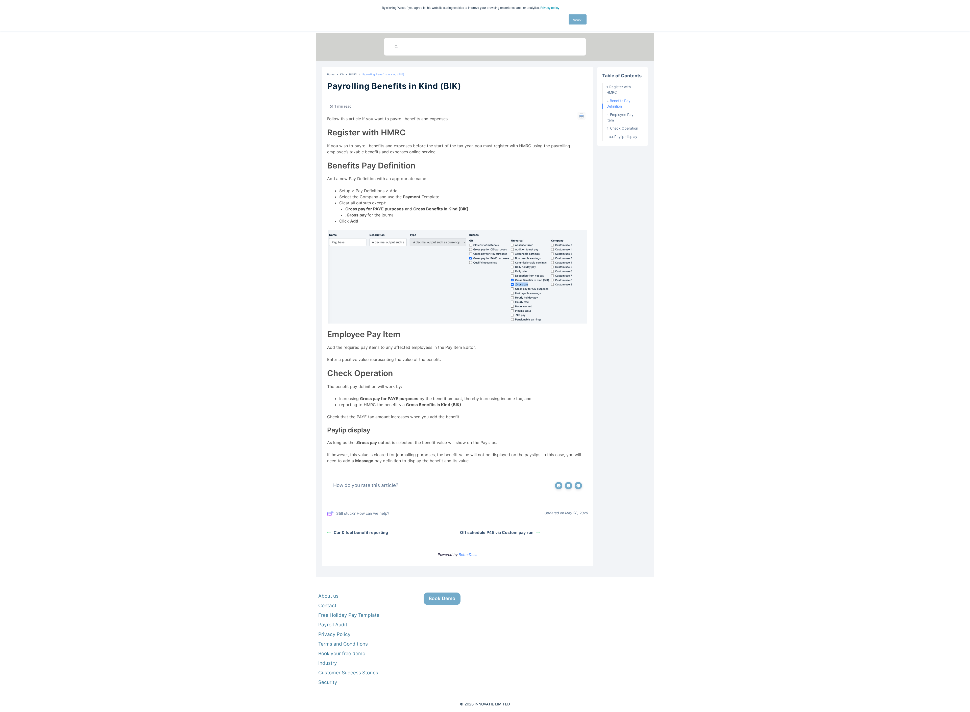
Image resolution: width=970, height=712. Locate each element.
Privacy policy (549, 7)
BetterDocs (468, 554)
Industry (327, 663)
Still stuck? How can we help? (362, 513)
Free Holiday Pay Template (348, 615)
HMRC (353, 74)
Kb (342, 74)
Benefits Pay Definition (618, 103)
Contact (327, 605)
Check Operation (624, 128)
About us (328, 596)
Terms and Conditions (343, 644)
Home (330, 74)
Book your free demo (341, 653)
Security (327, 682)
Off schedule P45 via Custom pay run (497, 532)
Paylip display (625, 136)
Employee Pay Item (620, 117)
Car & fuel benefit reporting (361, 532)
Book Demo (442, 598)
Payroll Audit (332, 625)
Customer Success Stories (348, 673)
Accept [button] (577, 19)
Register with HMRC (619, 89)
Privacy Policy (334, 634)
